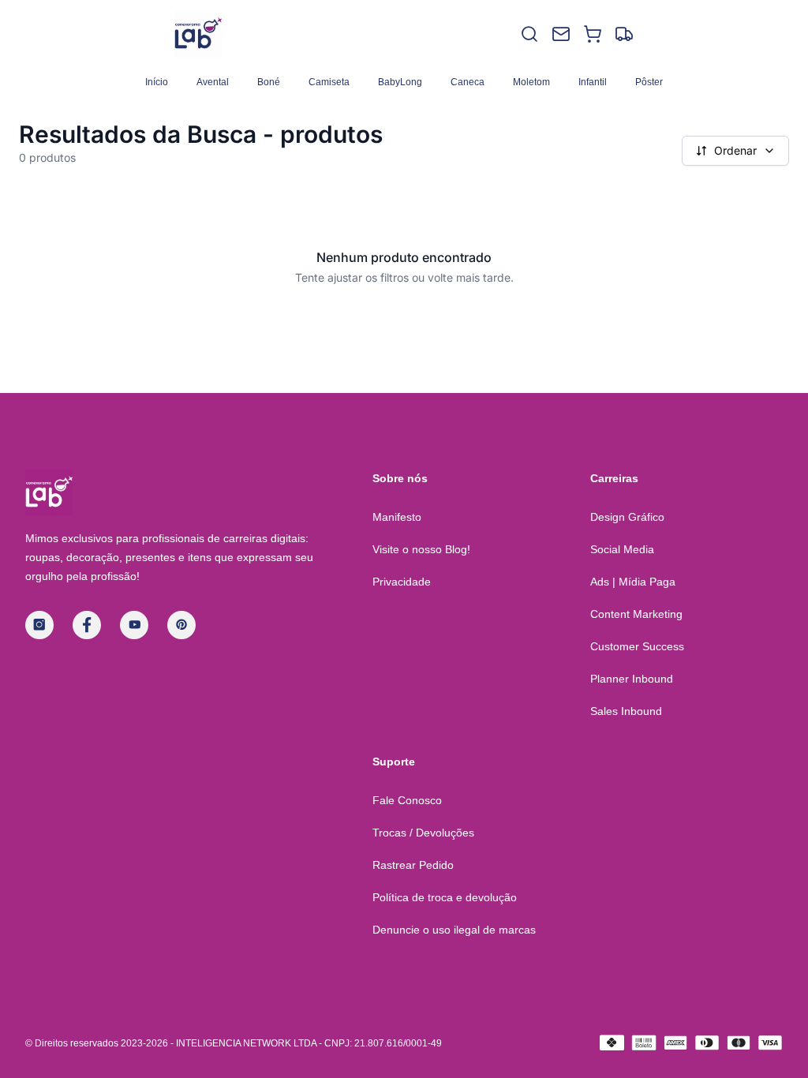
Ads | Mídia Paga (632, 581)
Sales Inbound (626, 711)
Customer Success (637, 646)
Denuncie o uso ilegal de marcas (454, 929)
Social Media (622, 549)
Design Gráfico (627, 517)
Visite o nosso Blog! (421, 549)
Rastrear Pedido (413, 865)
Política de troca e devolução (444, 897)
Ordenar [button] (735, 150)
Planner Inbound (631, 678)
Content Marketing (636, 614)
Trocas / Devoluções (423, 832)
